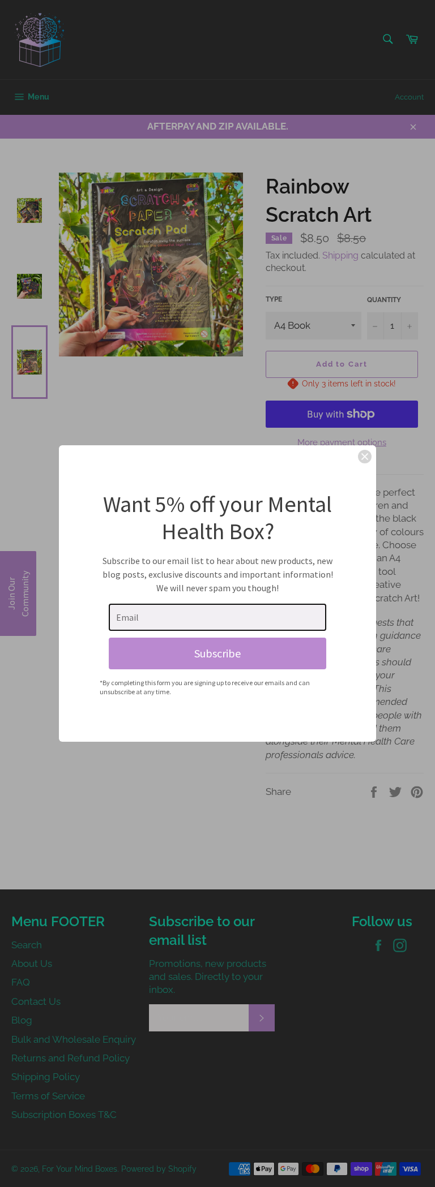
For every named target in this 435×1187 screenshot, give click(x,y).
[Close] (365, 456)
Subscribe (217, 653)
